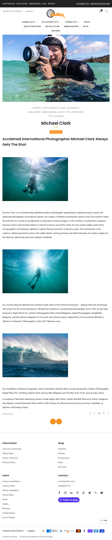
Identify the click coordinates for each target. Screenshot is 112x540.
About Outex (8, 453)
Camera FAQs (8, 486)
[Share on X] (94, 413)
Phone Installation (10, 490)
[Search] (106, 11)
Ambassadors (35, 4)
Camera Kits (28, 22)
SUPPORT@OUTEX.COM (100, 4)
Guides (5, 504)
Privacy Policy (8, 462)
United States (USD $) (12, 11)
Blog (44, 4)
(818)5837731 (64, 486)
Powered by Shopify (9, 537)
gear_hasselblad (69, 108)
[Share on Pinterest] (103, 413)
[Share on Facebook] (90, 413)
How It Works (8, 517)
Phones (61, 453)
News (5, 499)
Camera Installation (11, 481)
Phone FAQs (8, 495)
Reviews (51, 4)
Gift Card (62, 467)
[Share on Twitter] (99, 413)
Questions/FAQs (32, 26)
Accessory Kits (50, 22)
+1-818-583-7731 (82, 4)
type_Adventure (74, 112)
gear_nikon (34, 112)
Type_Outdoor (56, 116)
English (29, 11)
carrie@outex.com (66, 481)
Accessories (64, 458)
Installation (22, 4)
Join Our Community (11, 449)
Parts (87, 22)
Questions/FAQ (8, 4)
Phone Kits (71, 22)
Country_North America (45, 108)
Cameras (62, 449)
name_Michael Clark (53, 112)
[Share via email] (108, 413)
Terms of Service (10, 458)
